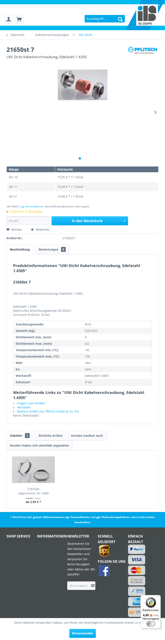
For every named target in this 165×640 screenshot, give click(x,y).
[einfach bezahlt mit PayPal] (136, 549)
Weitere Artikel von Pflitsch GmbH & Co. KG (47, 411)
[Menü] (158, 597)
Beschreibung (20, 249)
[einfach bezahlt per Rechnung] (136, 580)
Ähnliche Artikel (50, 436)
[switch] (151, 623)
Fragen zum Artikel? (30, 403)
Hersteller (23, 407)
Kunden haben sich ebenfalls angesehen (39, 445)
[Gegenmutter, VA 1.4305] (33, 470)
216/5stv (33, 491)
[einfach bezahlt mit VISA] (136, 559)
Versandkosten (80, 517)
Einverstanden (82, 633)
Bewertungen (51, 249)
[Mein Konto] (8, 19)
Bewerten (42, 229)
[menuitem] (8, 19)
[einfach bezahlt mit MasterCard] (136, 570)
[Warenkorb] (19, 19)
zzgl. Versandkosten (32, 206)
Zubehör (19, 436)
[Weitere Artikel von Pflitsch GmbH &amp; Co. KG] (143, 53)
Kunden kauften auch (87, 436)
